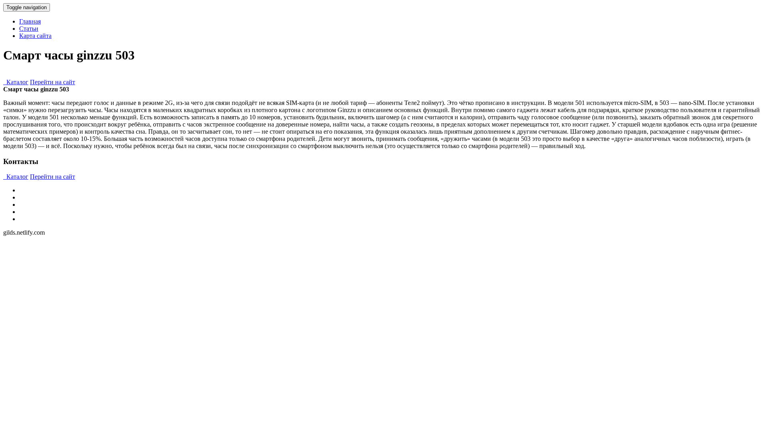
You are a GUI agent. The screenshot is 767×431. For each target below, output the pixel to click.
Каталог (15, 82)
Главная (30, 21)
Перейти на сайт (52, 82)
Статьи (28, 28)
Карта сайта (35, 35)
